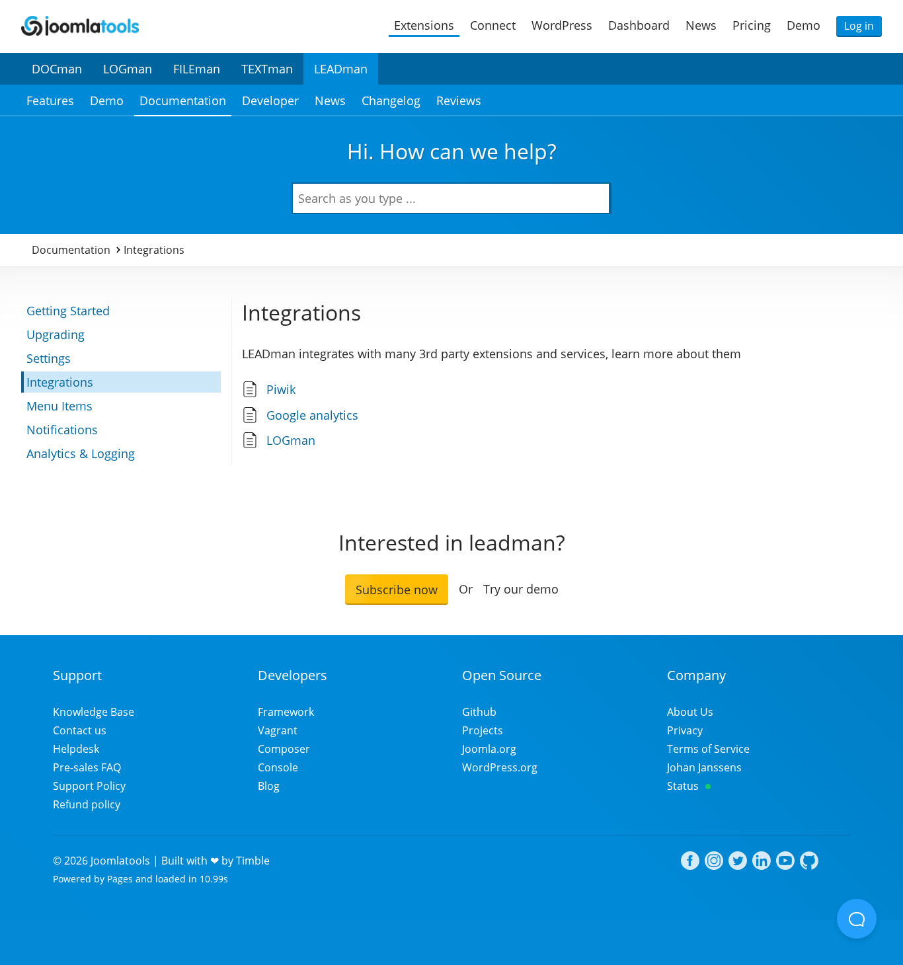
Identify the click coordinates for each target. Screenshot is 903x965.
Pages (120, 878)
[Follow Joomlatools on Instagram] (714, 862)
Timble (253, 860)
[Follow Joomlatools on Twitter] (737, 862)
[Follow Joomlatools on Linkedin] (761, 862)
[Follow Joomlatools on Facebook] (690, 862)
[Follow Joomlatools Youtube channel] (785, 862)
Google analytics (312, 415)
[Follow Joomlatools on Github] (809, 862)
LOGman (290, 440)
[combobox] (451, 198)
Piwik (280, 389)
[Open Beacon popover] (857, 919)
